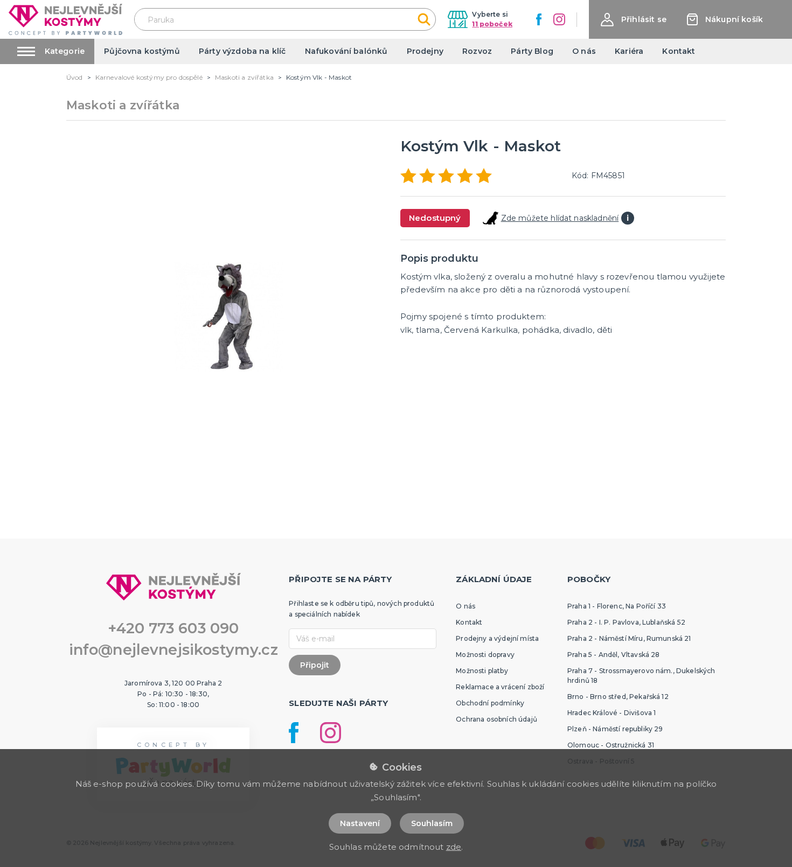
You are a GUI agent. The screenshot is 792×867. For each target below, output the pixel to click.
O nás (584, 51)
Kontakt (678, 51)
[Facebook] (539, 19)
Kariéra (629, 51)
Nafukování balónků (346, 51)
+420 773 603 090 (173, 628)
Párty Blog (532, 51)
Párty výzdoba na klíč (242, 51)
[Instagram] (559, 19)
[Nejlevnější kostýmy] (65, 19)
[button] (633, 19)
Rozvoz (477, 51)
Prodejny (425, 51)
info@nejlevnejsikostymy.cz (173, 650)
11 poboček (492, 24)
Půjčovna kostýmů (142, 51)
